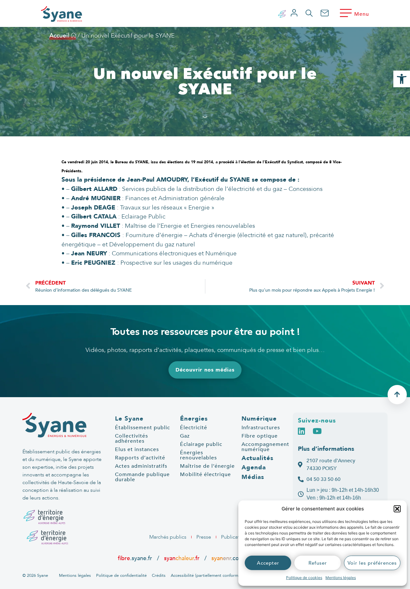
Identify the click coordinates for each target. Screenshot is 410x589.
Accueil (60, 35)
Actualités (258, 458)
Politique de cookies (304, 577)
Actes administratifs (141, 466)
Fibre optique (260, 436)
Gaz (185, 436)
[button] (397, 509)
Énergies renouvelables (198, 455)
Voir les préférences (372, 563)
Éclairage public (201, 444)
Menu (361, 14)
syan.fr (182, 558)
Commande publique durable (142, 477)
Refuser (317, 563)
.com (227, 558)
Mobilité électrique (205, 474)
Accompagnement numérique (265, 447)
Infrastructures (261, 427)
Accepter (268, 563)
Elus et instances (137, 449)
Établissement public (142, 427)
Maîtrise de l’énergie (207, 466)
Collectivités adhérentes (131, 438)
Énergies (194, 418)
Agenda (254, 467)
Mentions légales (340, 577)
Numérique (259, 418)
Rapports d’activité (140, 457)
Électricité (193, 427)
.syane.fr (136, 558)
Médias (253, 477)
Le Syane (129, 418)
